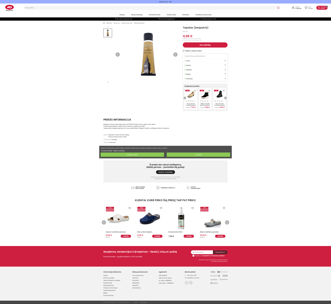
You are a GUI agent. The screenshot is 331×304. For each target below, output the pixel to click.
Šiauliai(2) (135, 285)
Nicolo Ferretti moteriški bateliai (191, 104)
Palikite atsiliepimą (165, 172)
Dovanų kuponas (108, 295)
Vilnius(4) (135, 278)
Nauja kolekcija (137, 15)
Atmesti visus (132, 155)
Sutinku (198, 155)
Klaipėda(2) (135, 283)
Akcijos (122, 15)
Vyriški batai (171, 15)
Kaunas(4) (135, 280)
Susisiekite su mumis (193, 278)
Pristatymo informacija (110, 288)
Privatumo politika (108, 278)
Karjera (105, 275)
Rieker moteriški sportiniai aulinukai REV (205, 104)
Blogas (105, 293)
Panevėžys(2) (136, 288)
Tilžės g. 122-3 (163, 278)
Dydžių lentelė (107, 283)
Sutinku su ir (210, 256)
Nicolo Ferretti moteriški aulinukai (219, 104)
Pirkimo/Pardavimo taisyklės (111, 280)
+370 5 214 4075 (191, 275)
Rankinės (185, 15)
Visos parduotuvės (137, 275)
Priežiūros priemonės (203, 15)
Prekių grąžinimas (108, 285)
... (209, 101)
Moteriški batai (154, 15)
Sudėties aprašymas (109, 290)
